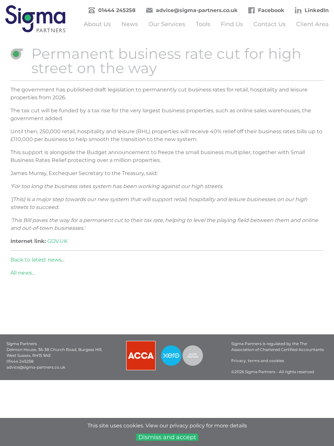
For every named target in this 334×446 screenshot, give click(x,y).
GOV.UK (57, 241)
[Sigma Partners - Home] (35, 20)
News (129, 24)
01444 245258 (117, 10)
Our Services (166, 24)
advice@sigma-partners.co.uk (197, 10)
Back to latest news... (37, 260)
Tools (203, 24)
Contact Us (269, 24)
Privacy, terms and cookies (257, 360)
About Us (97, 24)
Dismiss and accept (167, 437)
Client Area (312, 24)
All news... (22, 273)
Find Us (232, 24)
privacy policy (187, 425)
